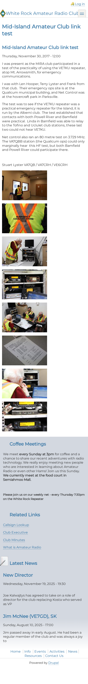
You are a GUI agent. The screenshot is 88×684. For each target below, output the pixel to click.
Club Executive (15, 532)
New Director (18, 575)
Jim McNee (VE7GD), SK (30, 616)
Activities (57, 651)
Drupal (53, 663)
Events (40, 651)
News (72, 651)
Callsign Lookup (16, 525)
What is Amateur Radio (22, 547)
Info (27, 651)
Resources (33, 656)
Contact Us (54, 656)
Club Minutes (14, 540)
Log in (80, 4)
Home (15, 651)
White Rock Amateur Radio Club (42, 13)
